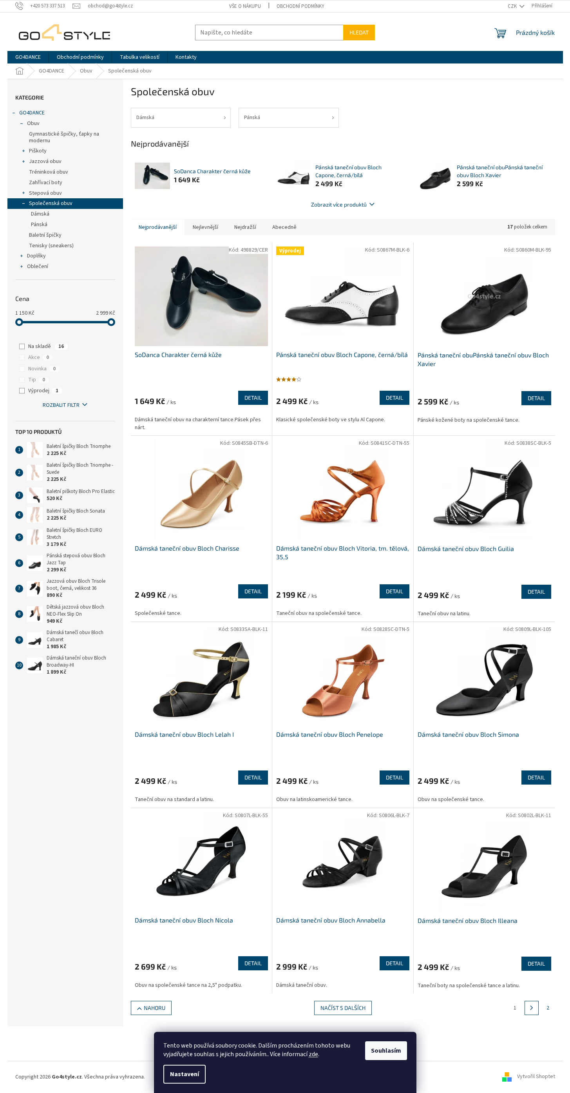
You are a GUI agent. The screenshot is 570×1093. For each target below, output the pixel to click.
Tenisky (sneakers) (51, 246)
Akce (38, 357)
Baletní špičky (45, 235)
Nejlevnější (205, 227)
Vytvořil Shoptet (536, 1077)
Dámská (40, 214)
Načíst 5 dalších (343, 1007)
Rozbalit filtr (61, 405)
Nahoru (154, 1007)
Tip (36, 380)
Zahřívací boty (45, 183)
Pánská (39, 224)
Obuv (33, 123)
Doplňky (36, 256)
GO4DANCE (32, 113)
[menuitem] (28, 57)
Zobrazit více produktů (339, 204)
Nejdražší (245, 227)
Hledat (359, 32)
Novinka (42, 369)
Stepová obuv (45, 193)
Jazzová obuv (45, 161)
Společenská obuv (50, 203)
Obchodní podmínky (300, 6)
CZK (513, 6)
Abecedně (284, 227)
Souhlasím (386, 1050)
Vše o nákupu (245, 6)
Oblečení (37, 266)
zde (313, 1054)
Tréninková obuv (48, 172)
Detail (253, 397)
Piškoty (38, 151)
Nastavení (184, 1074)
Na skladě (46, 346)
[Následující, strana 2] (532, 1008)
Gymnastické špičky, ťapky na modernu (64, 137)
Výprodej (43, 391)
